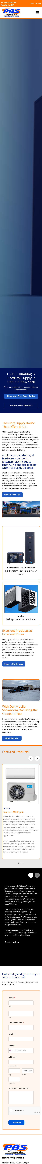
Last (10, 1017)
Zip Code (12, 1083)
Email (12, 1034)
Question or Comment (19, 1088)
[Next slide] (37, 758)
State (24, 1074)
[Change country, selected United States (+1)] (11, 1050)
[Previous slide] (30, 758)
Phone (12, 1046)
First (10, 1007)
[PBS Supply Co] (11, 12)
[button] (19, 960)
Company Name (16, 1023)
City (10, 1074)
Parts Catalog (35, 3)
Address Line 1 (14, 1066)
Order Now (16, 1122)
